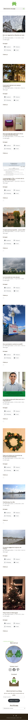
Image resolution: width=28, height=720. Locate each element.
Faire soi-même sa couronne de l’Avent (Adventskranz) (12, 456)
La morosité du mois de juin (11, 277)
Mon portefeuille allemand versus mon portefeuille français (13, 134)
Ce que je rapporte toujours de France (12, 548)
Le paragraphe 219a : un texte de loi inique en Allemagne (13, 179)
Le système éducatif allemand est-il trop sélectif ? (13, 400)
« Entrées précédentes (8, 641)
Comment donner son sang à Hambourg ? (12, 86)
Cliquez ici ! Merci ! (14, 700)
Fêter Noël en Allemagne (10, 612)
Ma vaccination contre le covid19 (12, 344)
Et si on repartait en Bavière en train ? (13, 35)
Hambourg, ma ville (9, 502)
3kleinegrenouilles (9, 38)
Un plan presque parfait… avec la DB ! (14, 230)
